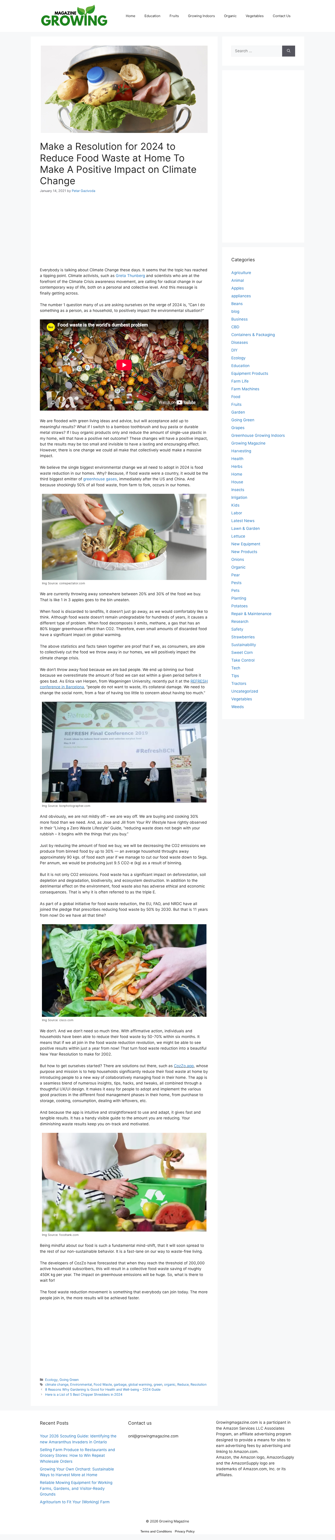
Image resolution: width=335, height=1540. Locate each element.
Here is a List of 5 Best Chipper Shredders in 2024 (83, 1394)
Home (130, 16)
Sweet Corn (242, 652)
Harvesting (241, 451)
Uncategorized (244, 691)
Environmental (81, 1384)
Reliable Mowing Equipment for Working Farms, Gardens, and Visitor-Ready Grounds (76, 1488)
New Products (244, 551)
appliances (241, 296)
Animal (237, 280)
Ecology (51, 1380)
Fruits (174, 16)
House (237, 482)
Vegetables (255, 16)
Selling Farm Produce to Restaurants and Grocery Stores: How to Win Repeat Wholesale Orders (77, 1455)
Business (239, 319)
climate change (56, 1384)
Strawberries (243, 637)
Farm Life (240, 381)
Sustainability (243, 644)
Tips (235, 675)
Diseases (239, 342)
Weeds (237, 706)
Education (152, 16)
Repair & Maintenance (251, 613)
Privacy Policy (185, 1531)
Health (237, 458)
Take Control (243, 660)
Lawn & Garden (245, 528)
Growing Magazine (248, 443)
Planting (238, 598)
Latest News (243, 520)
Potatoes (239, 606)
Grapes (238, 427)
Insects (237, 489)
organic (169, 1384)
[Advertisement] (124, 233)
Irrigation (239, 497)
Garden (238, 412)
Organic (230, 16)
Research (239, 621)
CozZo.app (184, 1066)
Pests (236, 582)
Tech (235, 668)
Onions (237, 559)
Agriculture (241, 272)
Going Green (69, 1380)
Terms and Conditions (156, 1531)
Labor (236, 513)
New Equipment (245, 544)
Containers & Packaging (253, 334)
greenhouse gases (100, 479)
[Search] (288, 51)
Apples (237, 288)
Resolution (198, 1384)
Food (235, 396)
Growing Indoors (201, 16)
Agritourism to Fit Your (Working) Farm (75, 1502)
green (158, 1384)
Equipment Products (249, 373)
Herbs (236, 466)
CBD (235, 327)
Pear (235, 575)
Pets (235, 590)
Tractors (238, 683)
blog (235, 311)
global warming (140, 1384)
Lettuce (238, 536)
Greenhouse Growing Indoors (258, 435)
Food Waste (103, 1384)
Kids (235, 505)
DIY (234, 350)
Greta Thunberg (130, 275)
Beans (237, 303)
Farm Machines (245, 389)
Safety (237, 629)
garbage (120, 1384)
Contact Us (282, 16)
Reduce (183, 1384)
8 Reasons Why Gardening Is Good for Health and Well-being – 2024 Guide (102, 1389)
